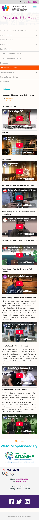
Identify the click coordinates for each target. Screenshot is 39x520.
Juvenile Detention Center (10, 54)
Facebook (9, 98)
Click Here (19, 441)
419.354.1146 (21, 482)
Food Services (6, 49)
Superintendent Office (9, 77)
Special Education (7, 72)
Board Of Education (8, 35)
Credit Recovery (6, 40)
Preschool (4, 63)
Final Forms (4, 82)
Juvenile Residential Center (10, 58)
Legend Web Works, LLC (23, 516)
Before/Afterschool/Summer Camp (14, 30)
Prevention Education (9, 68)
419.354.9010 (31, 2)
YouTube (9, 101)
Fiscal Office (5, 44)
